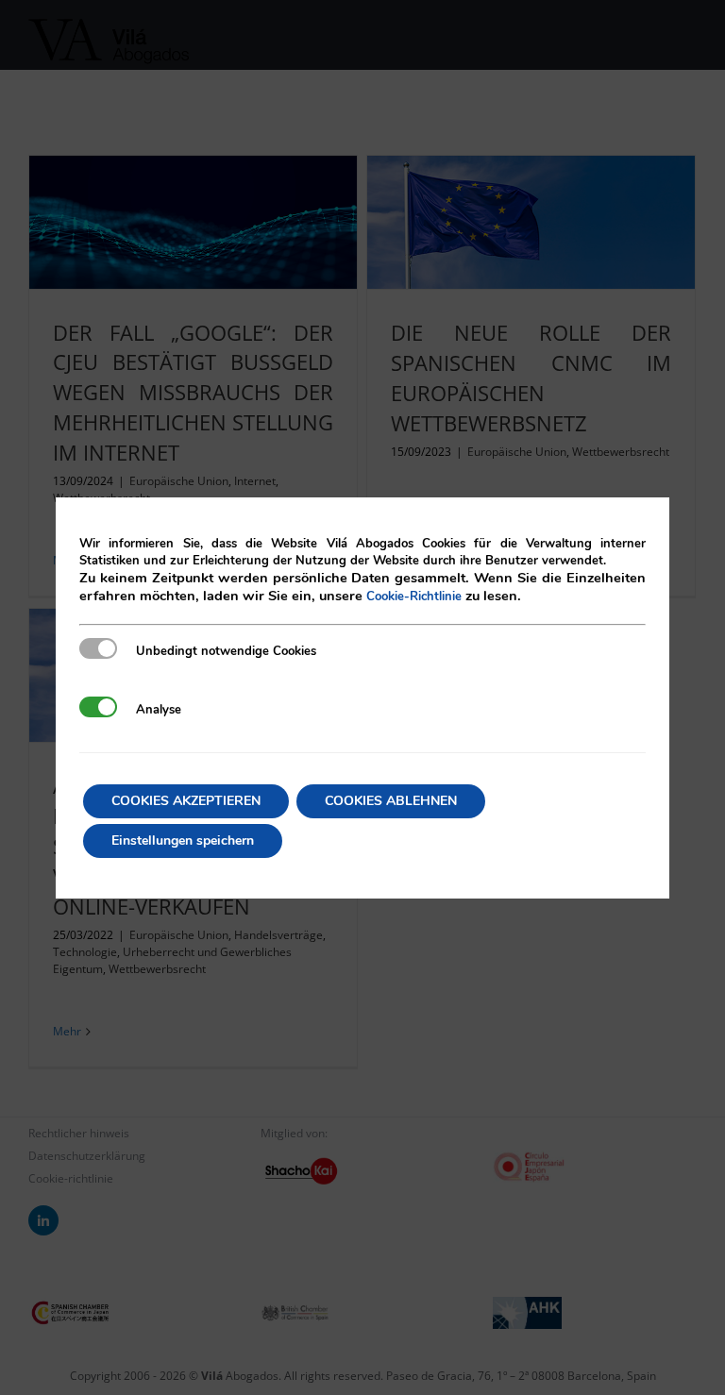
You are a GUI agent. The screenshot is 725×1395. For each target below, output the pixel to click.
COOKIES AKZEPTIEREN (186, 801)
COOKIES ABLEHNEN (391, 801)
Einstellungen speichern (182, 840)
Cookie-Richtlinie (414, 596)
